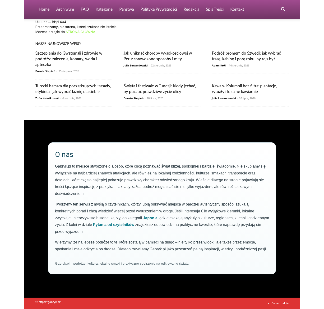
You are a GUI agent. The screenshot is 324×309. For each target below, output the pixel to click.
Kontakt (237, 9)
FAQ (85, 9)
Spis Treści (215, 9)
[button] (283, 10)
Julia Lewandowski (136, 65)
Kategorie (104, 9)
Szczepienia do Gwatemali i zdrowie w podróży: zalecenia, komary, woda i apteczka (68, 59)
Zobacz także (280, 303)
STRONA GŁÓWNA (80, 32)
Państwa (126, 9)
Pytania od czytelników (113, 225)
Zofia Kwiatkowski (47, 98)
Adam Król (219, 65)
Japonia (150, 218)
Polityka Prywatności (158, 9)
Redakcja (191, 9)
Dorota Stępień (45, 71)
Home (44, 9)
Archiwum (65, 9)
